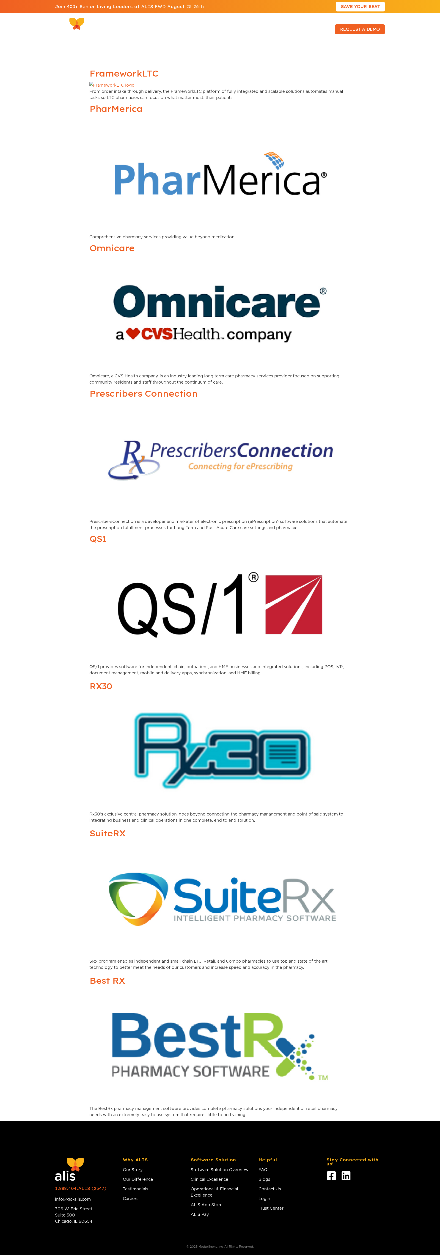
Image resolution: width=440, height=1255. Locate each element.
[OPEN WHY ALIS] (128, 29)
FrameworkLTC (123, 73)
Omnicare (112, 248)
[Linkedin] (346, 1176)
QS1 (97, 539)
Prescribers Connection (143, 393)
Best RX (107, 980)
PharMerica (116, 109)
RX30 (100, 686)
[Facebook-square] (331, 1176)
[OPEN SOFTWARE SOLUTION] (174, 29)
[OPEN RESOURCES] (229, 29)
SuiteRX (107, 833)
